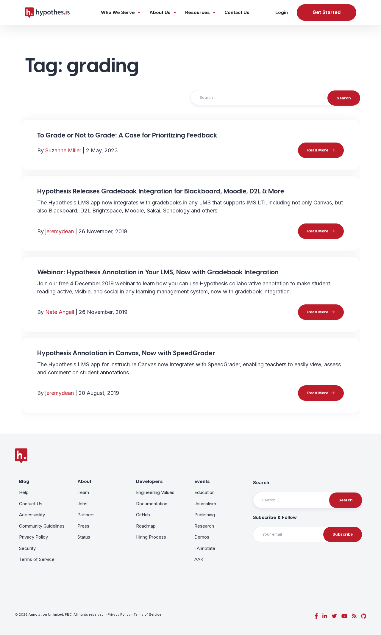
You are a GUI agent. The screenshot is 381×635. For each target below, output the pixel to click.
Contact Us (236, 12)
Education (204, 492)
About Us (160, 12)
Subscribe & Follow (275, 517)
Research (204, 526)
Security (27, 548)
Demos (201, 537)
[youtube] (344, 616)
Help (24, 492)
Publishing (204, 514)
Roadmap (146, 526)
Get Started (327, 12)
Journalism (205, 503)
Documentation (151, 503)
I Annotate (204, 548)
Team (83, 492)
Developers (149, 481)
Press (83, 526)
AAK (198, 559)
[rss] (354, 616)
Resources (197, 12)
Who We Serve (118, 12)
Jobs (82, 503)
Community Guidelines (42, 526)
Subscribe (342, 534)
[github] (363, 616)
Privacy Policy (33, 537)
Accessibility (32, 514)
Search (261, 482)
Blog (24, 481)
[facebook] (316, 616)
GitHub (143, 514)
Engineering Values (155, 492)
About (84, 481)
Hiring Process (151, 537)
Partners (86, 514)
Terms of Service (36, 559)
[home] (47, 12)
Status (83, 537)
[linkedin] (324, 616)
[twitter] (334, 616)
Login (281, 12)
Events (202, 481)
